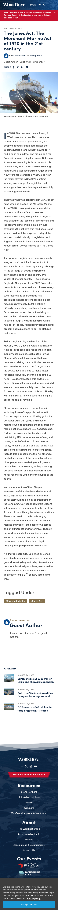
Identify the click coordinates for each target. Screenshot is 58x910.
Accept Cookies (29, 904)
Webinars (29, 808)
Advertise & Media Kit (29, 834)
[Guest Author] (6, 55)
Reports (29, 802)
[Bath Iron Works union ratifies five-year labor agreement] (9, 691)
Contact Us (29, 850)
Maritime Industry (15, 601)
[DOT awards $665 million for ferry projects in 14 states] (9, 706)
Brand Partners (29, 792)
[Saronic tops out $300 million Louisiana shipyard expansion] (9, 678)
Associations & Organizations (29, 845)
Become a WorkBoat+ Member (29, 774)
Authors (29, 839)
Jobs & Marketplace (29, 797)
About (29, 822)
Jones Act (37, 601)
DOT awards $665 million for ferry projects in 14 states (35, 708)
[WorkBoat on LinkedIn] (35, 766)
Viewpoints (36, 55)
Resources (29, 785)
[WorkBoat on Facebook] (22, 766)
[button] (13, 67)
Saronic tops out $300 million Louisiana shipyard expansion (36, 680)
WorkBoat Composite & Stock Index (29, 813)
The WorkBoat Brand (29, 829)
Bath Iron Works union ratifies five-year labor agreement (35, 694)
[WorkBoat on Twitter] (26, 766)
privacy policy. (33, 898)
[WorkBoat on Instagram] (31, 766)
